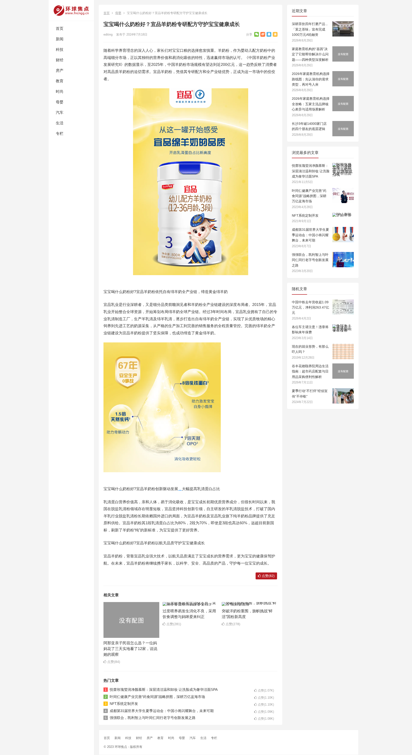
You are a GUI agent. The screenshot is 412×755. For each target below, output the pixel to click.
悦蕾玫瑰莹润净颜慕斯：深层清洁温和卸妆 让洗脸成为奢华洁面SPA (164, 689)
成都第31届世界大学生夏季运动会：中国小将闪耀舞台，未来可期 (162, 711)
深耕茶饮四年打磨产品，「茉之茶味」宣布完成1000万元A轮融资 (310, 29)
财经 (59, 60)
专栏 (59, 133)
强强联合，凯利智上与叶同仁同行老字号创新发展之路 (153, 718)
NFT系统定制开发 (124, 704)
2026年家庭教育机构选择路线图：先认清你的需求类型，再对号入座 (311, 79)
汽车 (59, 112)
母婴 (59, 102)
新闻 (59, 39)
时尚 (59, 91)
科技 (59, 49)
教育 (59, 81)
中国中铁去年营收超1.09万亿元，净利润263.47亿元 (310, 307)
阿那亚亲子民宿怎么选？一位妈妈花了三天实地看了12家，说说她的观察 (130, 648)
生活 (59, 123)
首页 (59, 28)
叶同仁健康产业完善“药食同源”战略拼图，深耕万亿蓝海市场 (157, 697)
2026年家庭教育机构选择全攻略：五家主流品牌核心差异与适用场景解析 (311, 104)
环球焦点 (121, 747)
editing (108, 34)
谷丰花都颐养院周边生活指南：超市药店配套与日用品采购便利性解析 (310, 371)
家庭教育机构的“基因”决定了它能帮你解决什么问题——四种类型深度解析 (310, 54)
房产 (59, 70)
